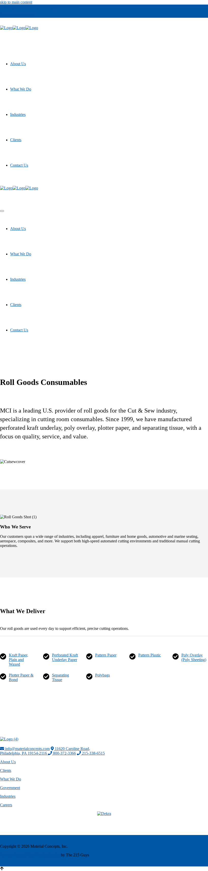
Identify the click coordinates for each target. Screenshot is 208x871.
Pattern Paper (105, 655)
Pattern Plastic (149, 655)
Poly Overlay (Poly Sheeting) (193, 657)
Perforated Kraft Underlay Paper (65, 657)
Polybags (102, 675)
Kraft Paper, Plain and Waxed (18, 659)
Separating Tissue (60, 677)
